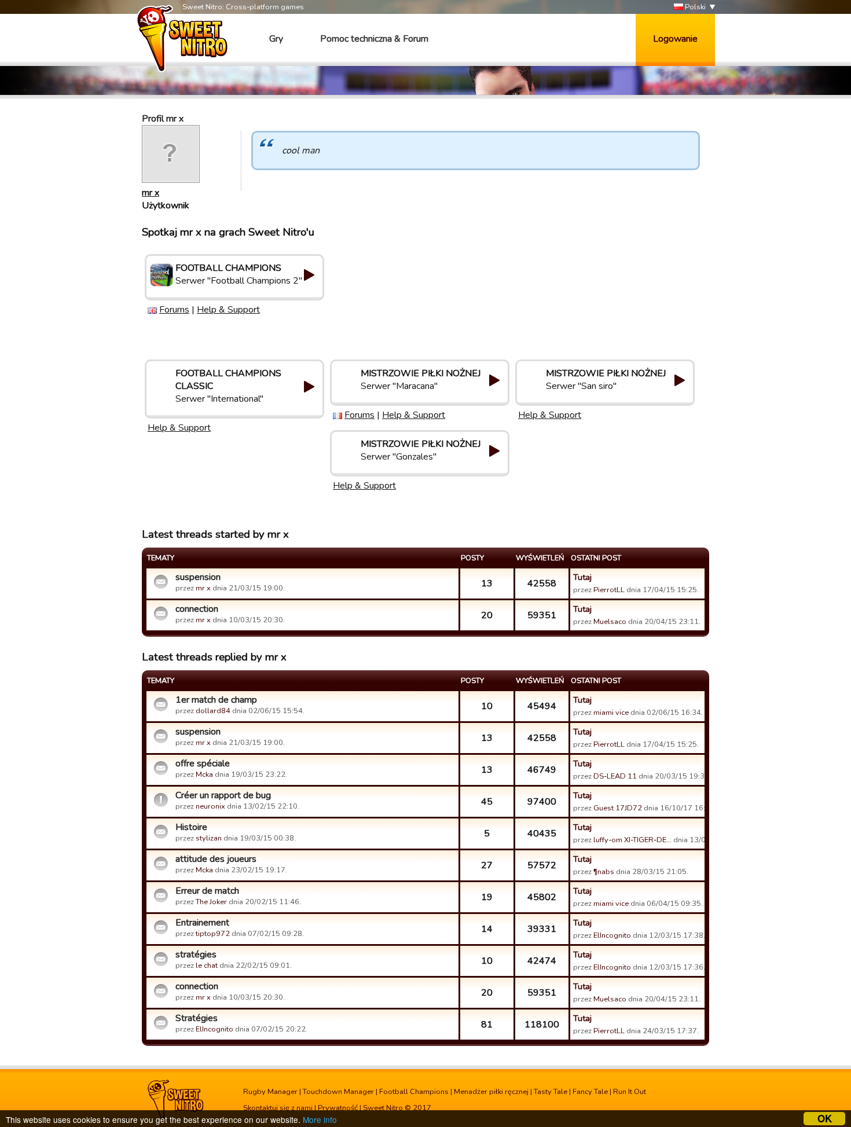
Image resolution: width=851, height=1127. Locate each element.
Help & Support (228, 309)
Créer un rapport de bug (223, 795)
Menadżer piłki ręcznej (491, 1091)
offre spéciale (202, 763)
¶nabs (603, 872)
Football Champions (414, 1091)
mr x (150, 192)
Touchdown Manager (338, 1091)
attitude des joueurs (215, 859)
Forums (174, 309)
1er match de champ (216, 700)
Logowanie (675, 38)
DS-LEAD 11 (615, 776)
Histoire (191, 827)
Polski (694, 7)
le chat (207, 965)
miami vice (611, 712)
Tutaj (582, 577)
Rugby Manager (270, 1091)
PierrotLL (609, 590)
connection (196, 609)
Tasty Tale (550, 1091)
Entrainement (202, 923)
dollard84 (213, 711)
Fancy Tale (590, 1091)
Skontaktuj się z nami (278, 1108)
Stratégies (196, 1018)
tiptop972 (213, 933)
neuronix (210, 806)
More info (320, 1119)
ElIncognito (612, 935)
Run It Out (629, 1091)
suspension (198, 577)
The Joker (211, 902)
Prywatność (338, 1108)
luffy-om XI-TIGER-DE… (632, 840)
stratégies (196, 954)
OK (824, 1118)
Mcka (205, 774)
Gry (276, 38)
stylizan (209, 838)
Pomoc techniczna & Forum (374, 38)
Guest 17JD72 (617, 808)
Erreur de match (207, 891)
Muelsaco (609, 621)
